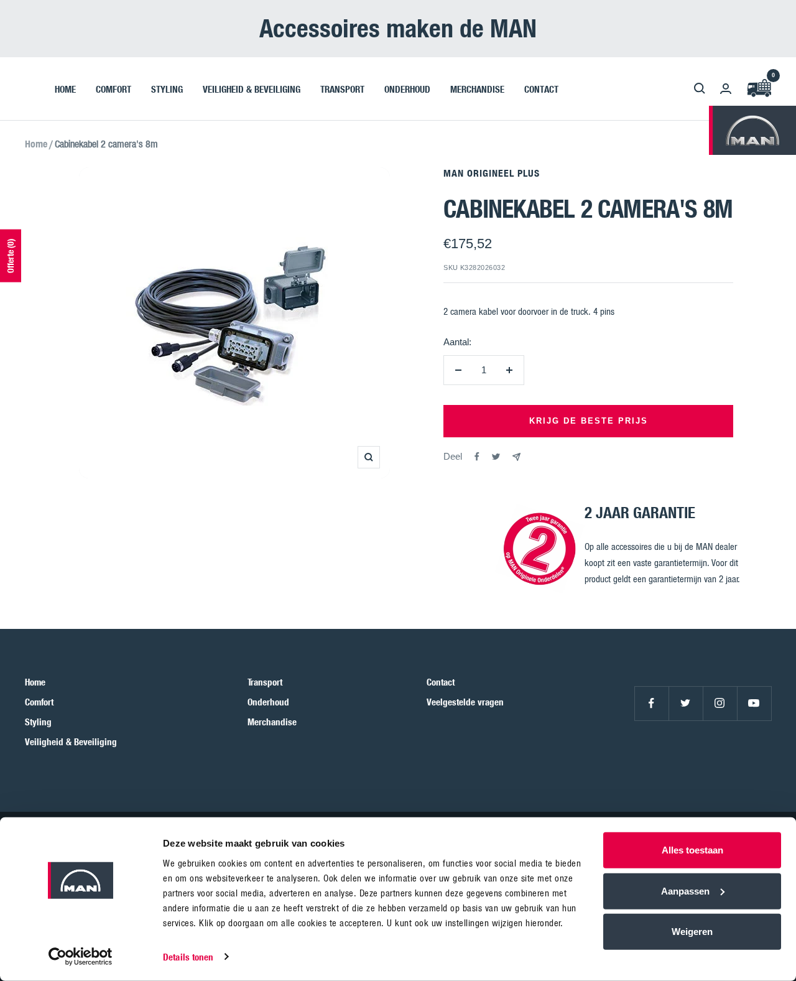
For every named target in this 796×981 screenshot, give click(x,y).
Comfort (39, 701)
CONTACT (541, 88)
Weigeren (692, 931)
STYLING (167, 88)
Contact (441, 681)
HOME (65, 88)
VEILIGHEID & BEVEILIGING (251, 88)
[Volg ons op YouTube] (754, 703)
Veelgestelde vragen (465, 701)
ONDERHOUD (407, 88)
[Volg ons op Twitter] (686, 703)
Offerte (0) (10, 256)
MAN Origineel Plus (491, 173)
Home (36, 143)
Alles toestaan (692, 850)
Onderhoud (268, 701)
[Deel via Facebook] (476, 456)
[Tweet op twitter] (496, 456)
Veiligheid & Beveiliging (71, 741)
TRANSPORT (342, 88)
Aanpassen (685, 890)
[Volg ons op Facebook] (651, 703)
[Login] (725, 88)
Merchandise (272, 721)
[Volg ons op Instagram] (720, 703)
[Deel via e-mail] (516, 457)
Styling (38, 721)
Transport (265, 681)
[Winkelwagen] (758, 88)
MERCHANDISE (477, 88)
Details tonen (188, 956)
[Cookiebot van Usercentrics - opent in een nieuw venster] (80, 956)
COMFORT (113, 88)
